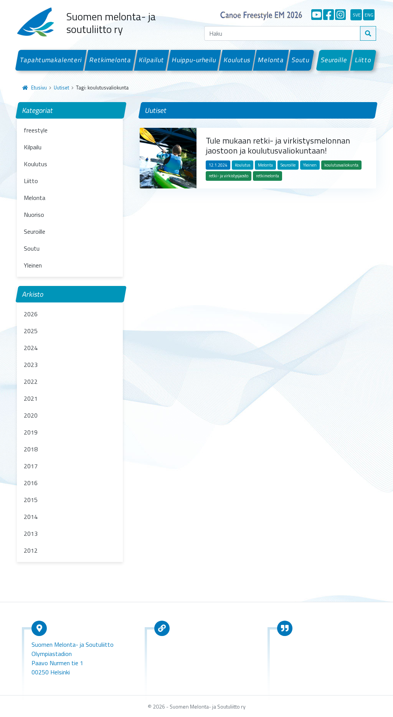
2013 (31, 533)
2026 (31, 314)
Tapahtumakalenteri (51, 60)
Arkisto (33, 294)
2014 (31, 516)
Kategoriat (37, 110)
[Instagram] (340, 14)
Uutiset (61, 87)
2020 (31, 415)
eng (369, 14)
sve (357, 14)
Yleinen (33, 265)
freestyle (36, 130)
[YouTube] (316, 14)
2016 (31, 482)
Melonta (271, 60)
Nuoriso (34, 214)
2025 (31, 330)
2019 (31, 432)
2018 (31, 449)
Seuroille (334, 60)
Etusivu (39, 87)
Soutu (300, 60)
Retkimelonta (110, 60)
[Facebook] (328, 14)
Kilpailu (32, 147)
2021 (31, 398)
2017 (31, 466)
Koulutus (237, 60)
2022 (31, 381)
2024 (31, 347)
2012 (31, 550)
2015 (31, 499)
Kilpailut (151, 60)
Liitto (363, 60)
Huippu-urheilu (194, 60)
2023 (31, 364)
